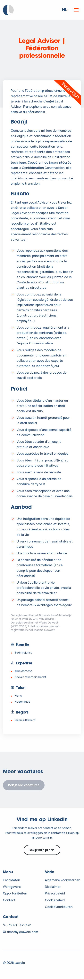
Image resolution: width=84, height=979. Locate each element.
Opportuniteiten (15, 893)
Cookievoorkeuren (58, 907)
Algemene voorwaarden (62, 880)
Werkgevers (12, 887)
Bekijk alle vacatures (23, 785)
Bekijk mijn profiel (42, 850)
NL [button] (64, 10)
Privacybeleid (55, 893)
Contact (9, 900)
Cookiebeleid (55, 900)
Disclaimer (53, 887)
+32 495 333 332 (18, 925)
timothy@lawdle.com (22, 932)
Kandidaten (11, 880)
